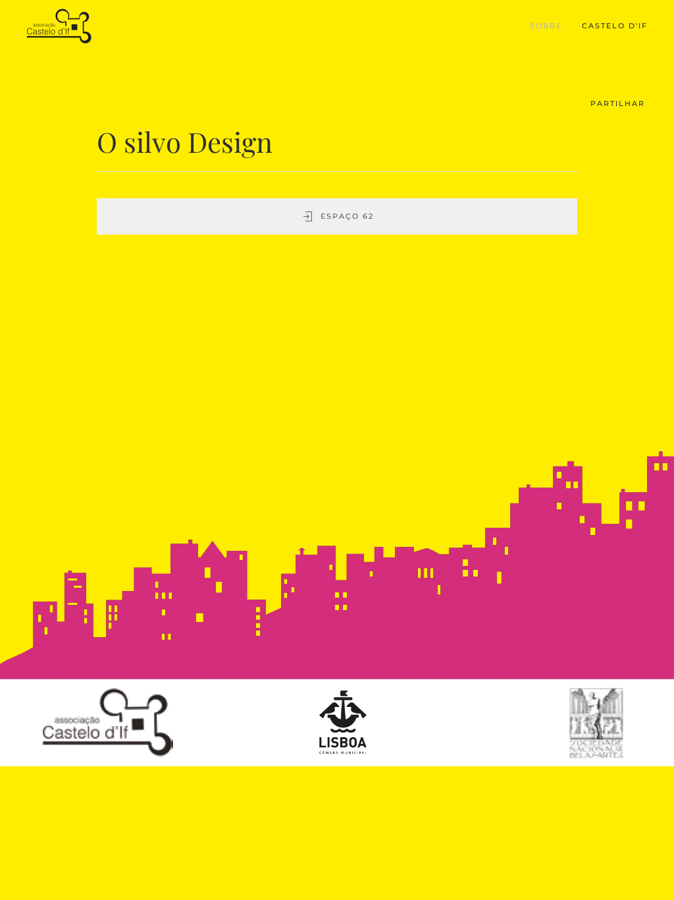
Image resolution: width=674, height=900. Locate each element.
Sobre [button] (546, 25)
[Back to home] (60, 26)
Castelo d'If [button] (615, 25)
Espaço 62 (347, 216)
